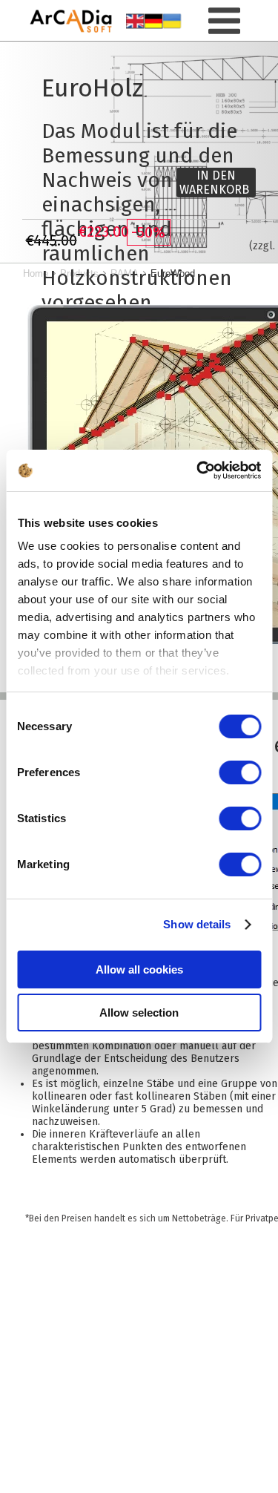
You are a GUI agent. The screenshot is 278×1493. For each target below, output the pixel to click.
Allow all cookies (139, 969)
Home (35, 273)
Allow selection (139, 1012)
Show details (197, 924)
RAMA (124, 273)
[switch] (240, 772)
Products (79, 273)
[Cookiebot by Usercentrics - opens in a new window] (198, 470)
